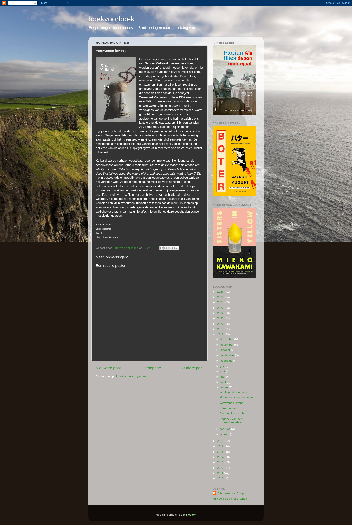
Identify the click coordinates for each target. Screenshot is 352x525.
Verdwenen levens (231, 402)
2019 (220, 329)
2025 (220, 297)
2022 (220, 313)
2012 (220, 467)
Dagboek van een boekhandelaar (231, 420)
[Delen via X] (169, 248)
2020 (220, 323)
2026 (220, 291)
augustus (226, 360)
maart (224, 387)
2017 (220, 441)
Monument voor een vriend (237, 397)
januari (225, 434)
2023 (220, 307)
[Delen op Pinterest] (177, 248)
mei (223, 376)
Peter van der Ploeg (230, 493)
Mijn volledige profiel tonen (230, 498)
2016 (220, 446)
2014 (220, 457)
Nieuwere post (108, 368)
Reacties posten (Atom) (131, 376)
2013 (220, 462)
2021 (220, 318)
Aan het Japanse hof (233, 413)
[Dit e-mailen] (162, 248)
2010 (220, 478)
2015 (220, 451)
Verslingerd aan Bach (233, 392)
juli (222, 366)
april (223, 382)
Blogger (191, 514)
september (227, 355)
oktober (225, 349)
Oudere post (193, 368)
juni (223, 371)
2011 (220, 473)
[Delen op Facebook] (173, 248)
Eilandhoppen (228, 408)
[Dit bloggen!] (165, 248)
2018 (220, 334)
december (227, 339)
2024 (220, 302)
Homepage (151, 368)
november (227, 344)
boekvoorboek (111, 19)
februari (225, 429)
